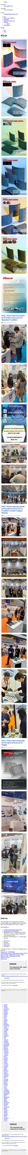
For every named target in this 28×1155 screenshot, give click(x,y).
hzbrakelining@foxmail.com (11, 14)
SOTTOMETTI (5, 927)
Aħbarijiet (6, 19)
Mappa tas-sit (4, 951)
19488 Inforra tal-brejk (14, 954)
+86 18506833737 (8, 6)
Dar (5, 16)
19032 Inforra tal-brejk (17, 953)
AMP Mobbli (11, 951)
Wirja (8, 23)
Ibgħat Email (4, 958)
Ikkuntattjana (7, 25)
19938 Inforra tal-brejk (6, 953)
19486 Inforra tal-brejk (14, 956)
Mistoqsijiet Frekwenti (9, 21)
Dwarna (6, 22)
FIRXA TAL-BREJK (9, 18)
